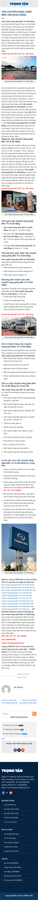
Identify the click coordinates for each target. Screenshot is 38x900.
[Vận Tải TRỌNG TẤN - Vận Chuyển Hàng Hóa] (19, 3)
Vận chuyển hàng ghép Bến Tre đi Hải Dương (18, 587)
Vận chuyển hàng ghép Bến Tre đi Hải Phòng (18, 585)
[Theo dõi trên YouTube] (23, 750)
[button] (3, 3)
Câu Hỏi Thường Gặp (10, 822)
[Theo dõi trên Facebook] (15, 750)
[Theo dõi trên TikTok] (19, 750)
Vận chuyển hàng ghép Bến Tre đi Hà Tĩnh (17, 590)
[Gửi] (34, 714)
